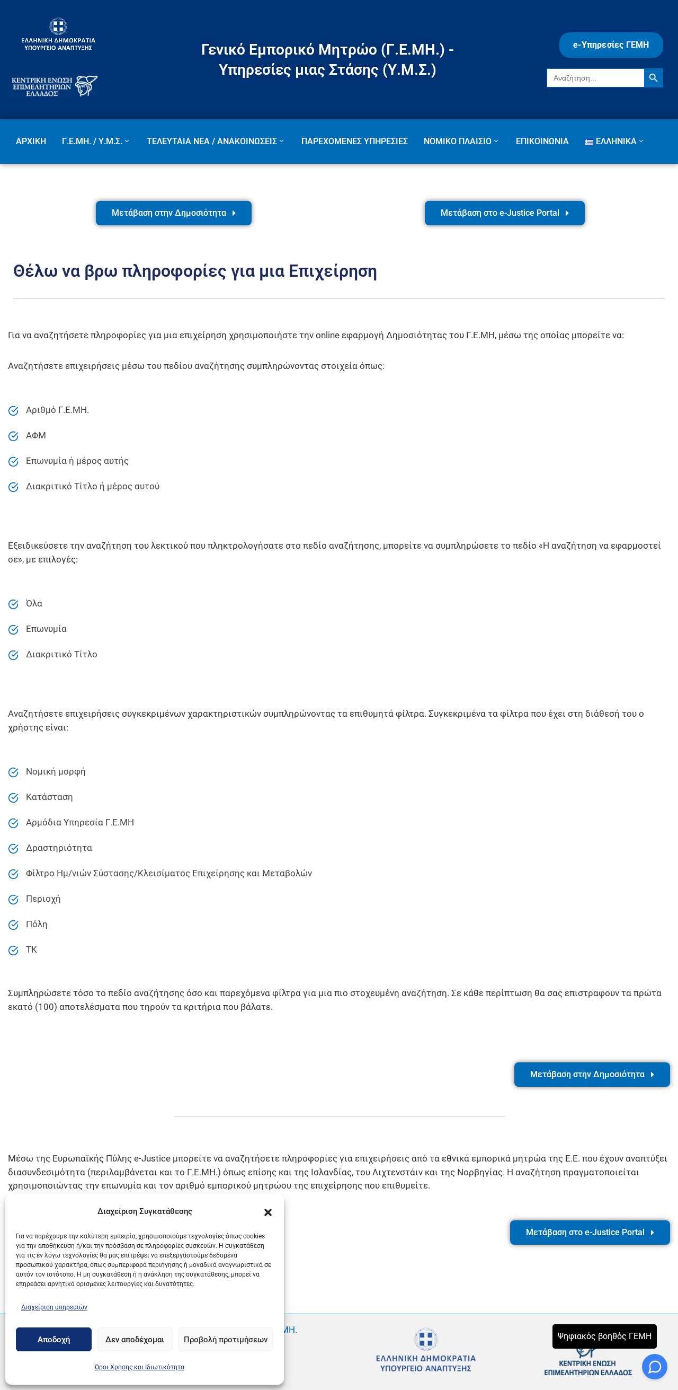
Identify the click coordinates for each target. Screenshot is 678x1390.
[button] (268, 1211)
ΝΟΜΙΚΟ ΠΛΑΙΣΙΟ (458, 141)
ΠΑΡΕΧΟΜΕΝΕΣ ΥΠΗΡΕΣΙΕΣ (354, 141)
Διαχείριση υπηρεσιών (54, 1307)
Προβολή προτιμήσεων (225, 1339)
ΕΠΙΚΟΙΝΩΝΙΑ (542, 141)
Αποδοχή (54, 1339)
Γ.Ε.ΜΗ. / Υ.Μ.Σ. (92, 141)
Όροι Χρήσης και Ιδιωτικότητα (139, 1367)
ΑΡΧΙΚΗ (31, 141)
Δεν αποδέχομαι (134, 1339)
